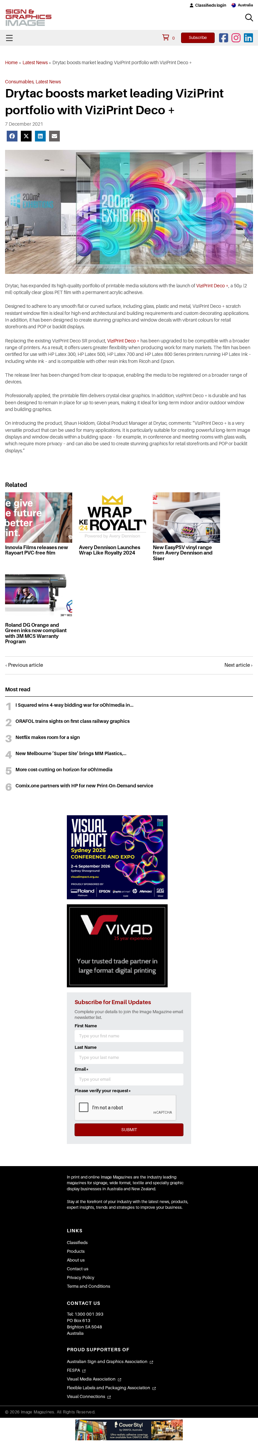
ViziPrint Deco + (212, 285)
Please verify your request (103, 1090)
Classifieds (77, 1242)
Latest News (35, 62)
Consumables (19, 81)
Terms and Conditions (88, 1286)
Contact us (77, 1268)
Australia (245, 5)
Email (82, 1069)
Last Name (86, 1047)
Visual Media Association (91, 1379)
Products (76, 1251)
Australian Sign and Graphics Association (107, 1361)
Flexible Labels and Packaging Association (108, 1387)
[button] (208, 5)
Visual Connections (86, 1396)
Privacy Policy (80, 1277)
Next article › (238, 665)
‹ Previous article (24, 665)
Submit (129, 1129)
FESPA (73, 1370)
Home (11, 62)
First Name (86, 1025)
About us (76, 1260)
